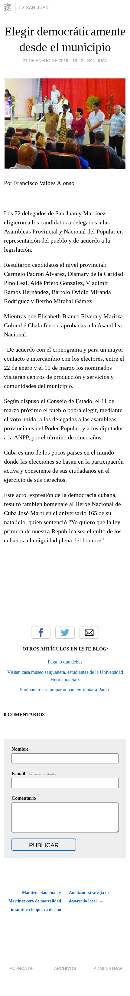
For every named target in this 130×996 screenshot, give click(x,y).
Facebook (40, 633)
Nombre (19, 749)
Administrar (108, 968)
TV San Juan (33, 7)
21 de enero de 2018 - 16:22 (53, 60)
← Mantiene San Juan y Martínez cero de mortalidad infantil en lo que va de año (34, 901)
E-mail (34, 773)
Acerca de (22, 968)
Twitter (65, 633)
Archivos (65, 968)
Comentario (23, 798)
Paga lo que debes (65, 661)
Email (89, 633)
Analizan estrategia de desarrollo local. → (89, 896)
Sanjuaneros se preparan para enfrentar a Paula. (65, 689)
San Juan (97, 60)
